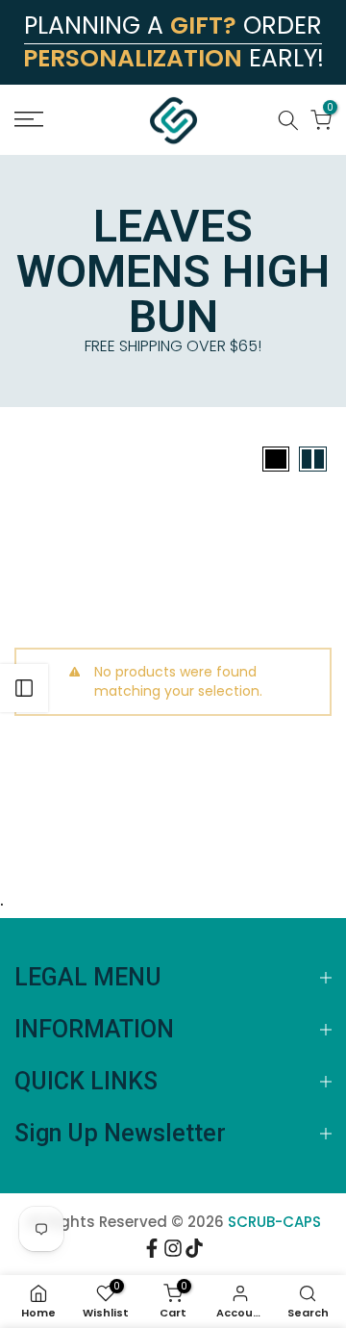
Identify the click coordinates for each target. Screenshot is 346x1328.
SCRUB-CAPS (274, 1222)
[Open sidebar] (24, 688)
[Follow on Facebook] (151, 1251)
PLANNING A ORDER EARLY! (173, 42)
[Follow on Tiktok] (194, 1251)
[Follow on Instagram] (173, 1251)
